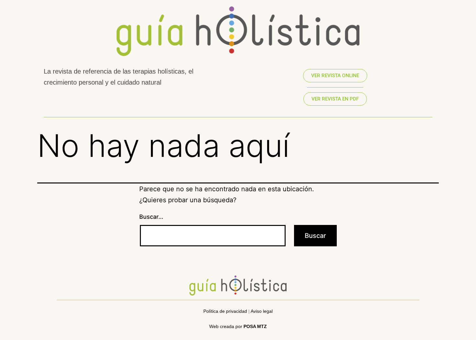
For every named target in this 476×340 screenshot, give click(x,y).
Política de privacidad (225, 311)
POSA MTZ (255, 326)
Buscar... (151, 216)
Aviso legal (262, 311)
